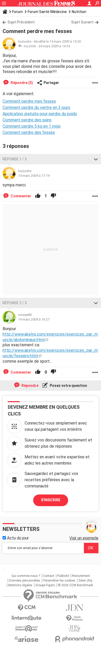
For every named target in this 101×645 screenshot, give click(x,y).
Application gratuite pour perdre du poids (40, 113)
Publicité (63, 576)
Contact (48, 576)
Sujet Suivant (82, 22)
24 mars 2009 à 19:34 (54, 46)
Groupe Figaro (45, 585)
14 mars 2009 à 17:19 (33, 176)
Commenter (20, 196)
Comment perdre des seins (27, 120)
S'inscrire (50, 500)
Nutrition (79, 12)
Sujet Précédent (21, 22)
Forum (17, 12)
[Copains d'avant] (27, 628)
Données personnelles (24, 580)
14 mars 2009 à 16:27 (33, 319)
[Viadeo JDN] (74, 628)
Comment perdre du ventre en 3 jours (36, 107)
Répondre (29, 385)
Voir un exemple (83, 538)
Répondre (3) (21, 83)
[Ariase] (27, 639)
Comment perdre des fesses (29, 132)
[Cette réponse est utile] (37, 196)
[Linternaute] (27, 618)
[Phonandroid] (74, 639)
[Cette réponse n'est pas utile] (53, 196)
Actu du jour (17, 538)
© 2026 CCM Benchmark (75, 585)
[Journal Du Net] (74, 607)
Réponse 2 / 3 (15, 303)
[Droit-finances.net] (74, 618)
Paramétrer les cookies (59, 580)
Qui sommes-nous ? (25, 576)
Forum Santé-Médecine (47, 12)
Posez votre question (68, 385)
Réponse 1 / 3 (15, 159)
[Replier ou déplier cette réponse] (96, 159)
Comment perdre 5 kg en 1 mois (32, 126)
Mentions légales (20, 585)
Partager (51, 83)
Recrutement (81, 576)
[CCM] (27, 607)
